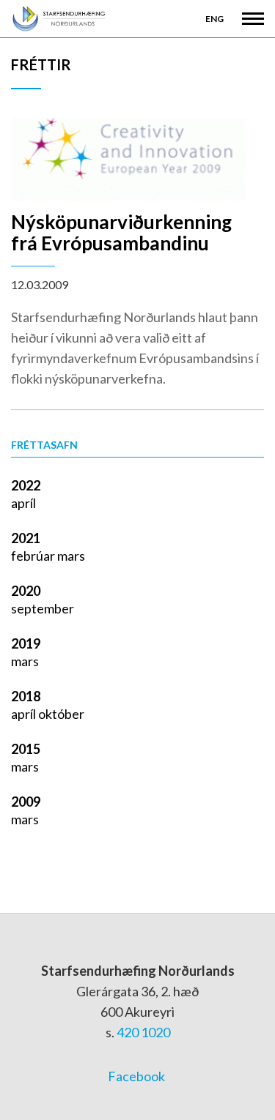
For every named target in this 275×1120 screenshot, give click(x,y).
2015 (25, 749)
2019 (25, 643)
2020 (25, 591)
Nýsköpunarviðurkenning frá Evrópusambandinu (121, 232)
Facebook (136, 1076)
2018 (25, 696)
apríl (23, 503)
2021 (25, 538)
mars (71, 556)
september (42, 608)
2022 (25, 485)
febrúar (34, 556)
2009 (25, 802)
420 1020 (143, 1032)
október (61, 714)
